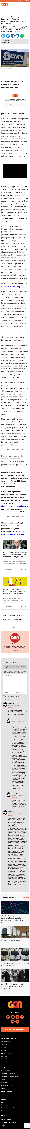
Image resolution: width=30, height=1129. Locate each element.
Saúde (3, 1088)
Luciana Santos (18, 619)
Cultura (3, 1050)
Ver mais (26, 898)
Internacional (5, 1062)
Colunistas (4, 1047)
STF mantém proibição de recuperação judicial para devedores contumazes (14, 943)
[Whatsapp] (13, 1022)
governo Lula (6, 619)
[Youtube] (13, 1017)
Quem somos (5, 1111)
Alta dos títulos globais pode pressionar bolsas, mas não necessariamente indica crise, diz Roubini (13, 919)
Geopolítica (4, 1059)
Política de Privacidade (7, 1108)
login (10, 666)
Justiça (3, 1065)
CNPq (4, 615)
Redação (6, 42)
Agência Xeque (5, 1041)
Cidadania (4, 1044)
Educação (4, 1056)
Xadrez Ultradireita (6, 1091)
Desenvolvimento (6, 1053)
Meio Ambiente (5, 1071)
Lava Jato (4, 1068)
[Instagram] (22, 1017)
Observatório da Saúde (8, 1074)
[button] (3, 36)
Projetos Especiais (6, 1085)
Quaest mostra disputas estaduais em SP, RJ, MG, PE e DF (15, 964)
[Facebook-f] (17, 1017)
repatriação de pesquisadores (11, 627)
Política (3, 1080)
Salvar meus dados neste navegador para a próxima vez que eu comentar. (15, 695)
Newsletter (4, 1105)
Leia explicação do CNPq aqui (12, 287)
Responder (11, 707)
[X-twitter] (8, 1017)
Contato (3, 1099)
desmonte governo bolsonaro (18, 615)
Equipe (3, 1102)
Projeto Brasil (5, 1082)
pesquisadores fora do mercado (11, 623)
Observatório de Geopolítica (9, 1077)
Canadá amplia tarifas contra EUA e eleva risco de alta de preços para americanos (14, 986)
